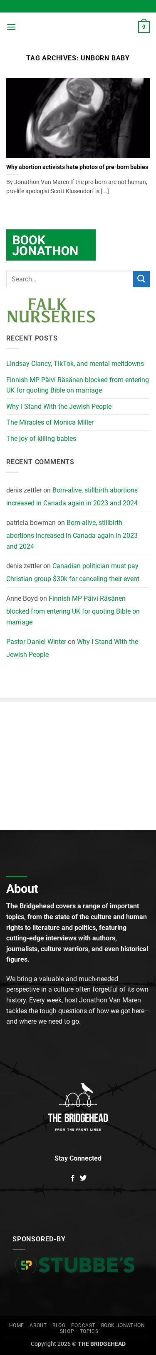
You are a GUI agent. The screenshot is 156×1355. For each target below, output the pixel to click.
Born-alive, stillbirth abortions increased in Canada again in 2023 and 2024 (72, 496)
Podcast (83, 1325)
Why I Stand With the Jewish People (58, 406)
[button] (11, 27)
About (38, 1325)
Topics (89, 1331)
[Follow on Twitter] (83, 1178)
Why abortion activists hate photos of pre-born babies (77, 167)
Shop (67, 1331)
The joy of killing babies (41, 439)
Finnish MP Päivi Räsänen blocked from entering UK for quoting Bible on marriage (77, 385)
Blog (58, 1325)
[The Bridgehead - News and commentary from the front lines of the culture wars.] (77, 27)
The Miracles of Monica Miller (50, 422)
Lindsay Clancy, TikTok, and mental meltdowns (75, 364)
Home (16, 1325)
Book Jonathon (123, 1325)
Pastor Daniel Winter (36, 642)
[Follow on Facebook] (72, 1178)
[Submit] (141, 279)
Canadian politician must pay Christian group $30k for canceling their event (72, 572)
